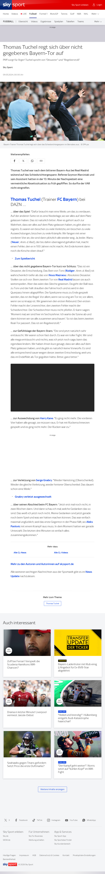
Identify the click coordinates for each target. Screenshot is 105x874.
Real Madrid (65, 279)
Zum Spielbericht (25, 258)
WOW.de (6, 840)
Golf (72, 14)
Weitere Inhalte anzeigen (52, 789)
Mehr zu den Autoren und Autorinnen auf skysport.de (42, 564)
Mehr (94, 14)
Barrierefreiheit (9, 859)
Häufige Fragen (9, 855)
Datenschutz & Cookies (49, 855)
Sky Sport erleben (80, 5)
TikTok (39, 820)
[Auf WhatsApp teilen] (32, 160)
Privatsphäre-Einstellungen (84, 855)
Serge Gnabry (44, 480)
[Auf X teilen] (23, 160)
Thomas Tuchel (25, 199)
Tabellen (70, 21)
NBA (79, 14)
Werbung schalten (36, 840)
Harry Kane (46, 418)
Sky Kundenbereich (62, 844)
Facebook (23, 820)
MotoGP (54, 14)
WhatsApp (91, 820)
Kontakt (66, 855)
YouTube (73, 820)
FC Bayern (67, 199)
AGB (34, 855)
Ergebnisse (46, 21)
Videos (14, 14)
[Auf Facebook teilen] (14, 160)
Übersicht (23, 21)
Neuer (15, 242)
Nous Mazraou (57, 275)
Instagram (56, 820)
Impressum (24, 855)
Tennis (64, 14)
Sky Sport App (60, 836)
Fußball (33, 14)
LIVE (25, 14)
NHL (86, 14)
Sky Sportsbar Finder (63, 840)
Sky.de (5, 836)
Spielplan (58, 21)
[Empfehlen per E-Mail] (41, 160)
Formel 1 (43, 14)
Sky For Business (36, 836)
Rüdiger (70, 270)
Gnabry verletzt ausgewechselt (33, 496)
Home (6, 14)
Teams (80, 21)
